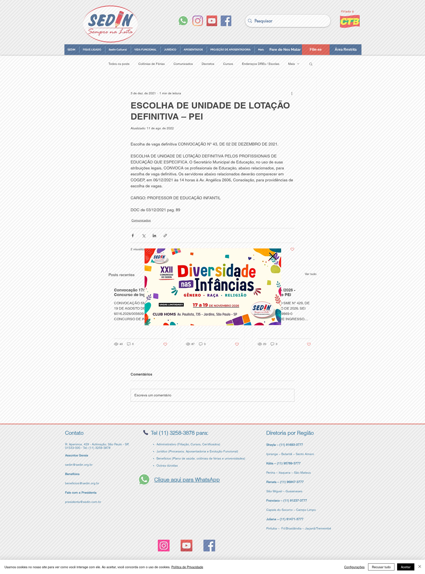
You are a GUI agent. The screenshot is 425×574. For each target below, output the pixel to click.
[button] (273, 256)
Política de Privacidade (187, 567)
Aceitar (406, 567)
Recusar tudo (381, 567)
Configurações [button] (354, 567)
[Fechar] (419, 566)
